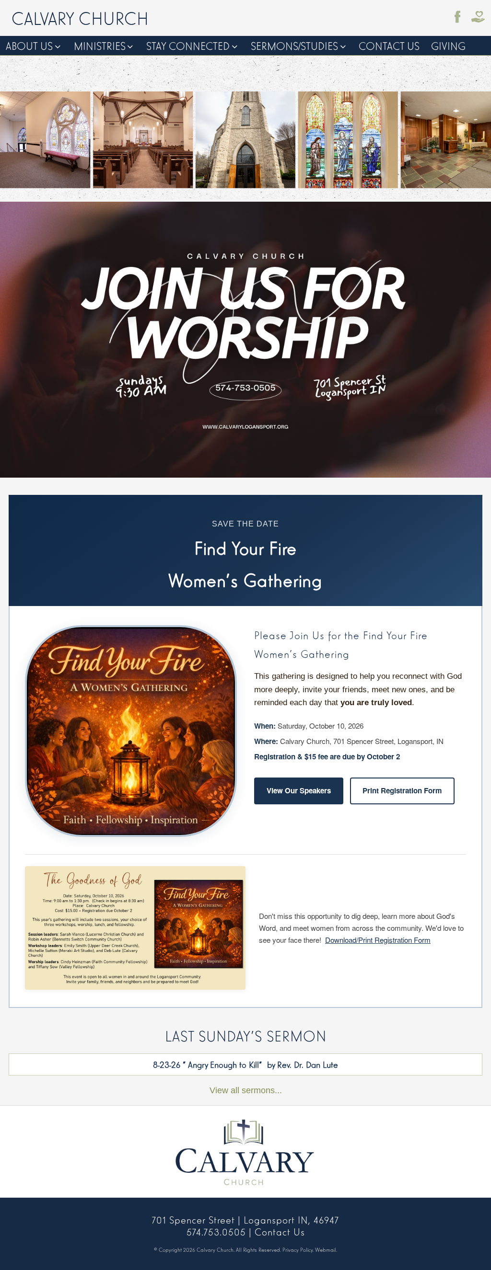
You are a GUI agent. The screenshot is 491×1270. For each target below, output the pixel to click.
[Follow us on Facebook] (458, 17)
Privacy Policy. (298, 1249)
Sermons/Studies (294, 45)
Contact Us (389, 45)
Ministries (100, 45)
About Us (29, 45)
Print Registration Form (402, 790)
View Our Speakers (299, 790)
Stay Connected (188, 45)
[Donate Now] (478, 17)
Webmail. (326, 1249)
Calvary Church (80, 17)
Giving (448, 45)
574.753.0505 (216, 1231)
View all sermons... (246, 1090)
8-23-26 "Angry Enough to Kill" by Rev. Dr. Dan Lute (245, 1064)
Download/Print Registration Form (378, 940)
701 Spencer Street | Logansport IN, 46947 (245, 1219)
